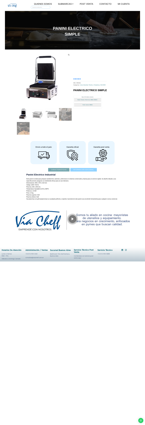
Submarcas (65, 4)
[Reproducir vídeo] (72, 219)
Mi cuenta (124, 4)
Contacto (105, 4)
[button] (68, 54)
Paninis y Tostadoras (94, 85)
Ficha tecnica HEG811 (88, 104)
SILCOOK (103, 85)
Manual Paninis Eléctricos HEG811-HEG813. (88, 99)
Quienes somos (43, 4)
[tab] (58, 170)
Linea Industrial (84, 85)
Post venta (86, 4)
